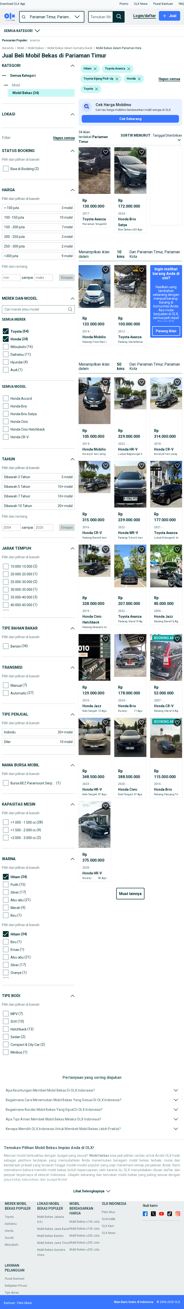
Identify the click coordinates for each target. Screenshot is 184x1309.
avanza (35, 40)
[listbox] (95, 68)
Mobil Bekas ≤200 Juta (84, 1235)
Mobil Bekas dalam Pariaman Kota (118, 48)
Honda (9, 1231)
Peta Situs (108, 1212)
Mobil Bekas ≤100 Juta (84, 1221)
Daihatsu (11, 1224)
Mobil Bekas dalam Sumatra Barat (69, 48)
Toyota (9, 1217)
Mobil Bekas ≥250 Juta (84, 1249)
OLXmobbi (108, 1219)
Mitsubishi (11, 1244)
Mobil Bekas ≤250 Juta (84, 1242)
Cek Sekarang (130, 119)
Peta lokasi (24, 1303)
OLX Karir (108, 1226)
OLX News (108, 1233)
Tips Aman (12, 1292)
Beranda (8, 48)
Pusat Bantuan (14, 1278)
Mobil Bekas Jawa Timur (53, 1243)
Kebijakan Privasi (16, 1285)
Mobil (20, 48)
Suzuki (9, 1237)
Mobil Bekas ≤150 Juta (84, 1228)
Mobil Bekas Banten (50, 1236)
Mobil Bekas (36, 48)
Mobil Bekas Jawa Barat (53, 1229)
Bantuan (9, 1303)
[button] (12, 4)
